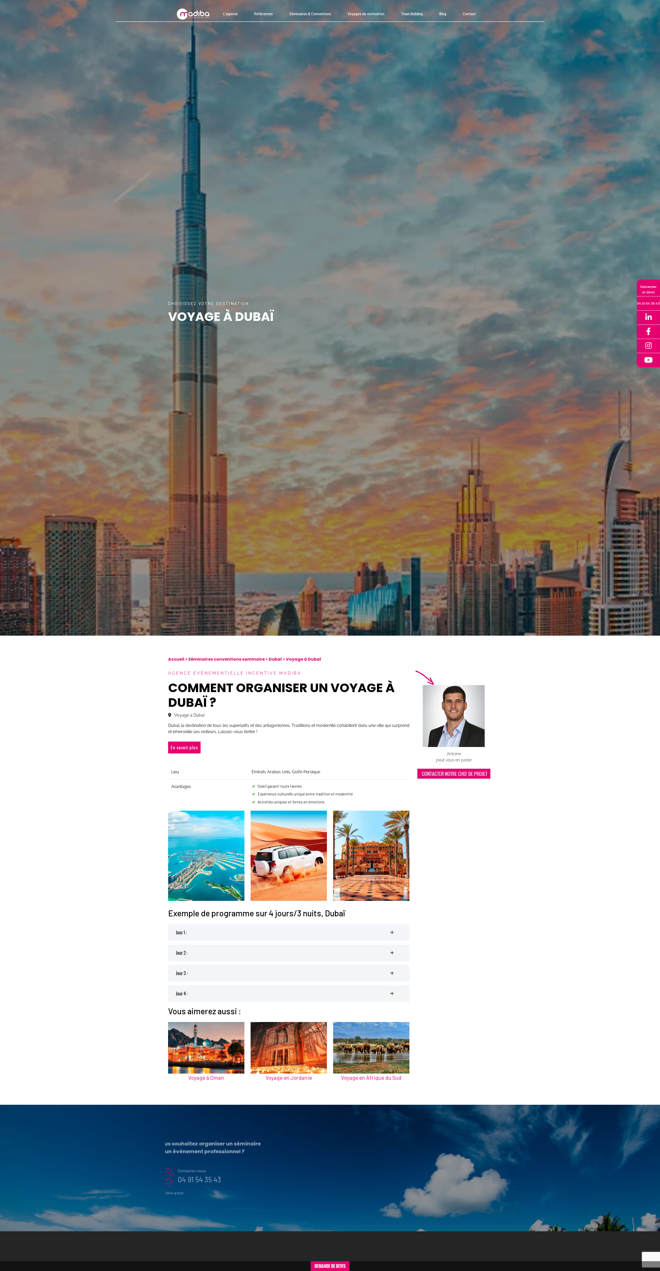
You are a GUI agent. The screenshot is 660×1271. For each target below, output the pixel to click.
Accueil (176, 659)
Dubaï (275, 659)
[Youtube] (648, 360)
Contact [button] (469, 14)
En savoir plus (184, 747)
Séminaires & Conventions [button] (310, 14)
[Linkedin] (648, 318)
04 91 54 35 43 (210, 1179)
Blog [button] (442, 14)
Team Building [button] (412, 14)
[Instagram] (648, 346)
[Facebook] (648, 332)
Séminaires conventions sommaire (226, 659)
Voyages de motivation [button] (366, 14)
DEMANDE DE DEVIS (330, 1266)
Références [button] (263, 14)
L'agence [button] (230, 14)
